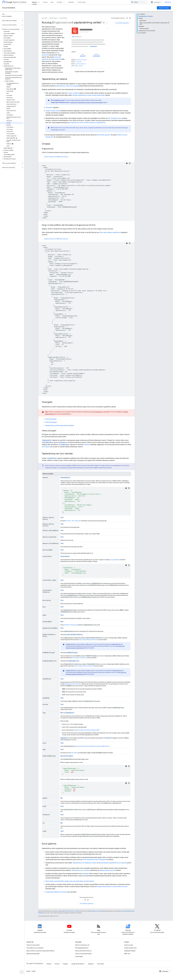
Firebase (65, 964)
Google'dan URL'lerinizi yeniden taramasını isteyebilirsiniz (87, 122)
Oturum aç (168, 2)
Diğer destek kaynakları (33, 953)
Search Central (19, 2)
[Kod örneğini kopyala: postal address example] (129, 488)
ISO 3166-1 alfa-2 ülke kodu (73, 520)
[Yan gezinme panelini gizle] (22, 972)
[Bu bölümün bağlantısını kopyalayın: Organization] (55, 149)
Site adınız (74, 752)
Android (49, 964)
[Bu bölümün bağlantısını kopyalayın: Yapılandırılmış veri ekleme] (69, 79)
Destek (45, 2)
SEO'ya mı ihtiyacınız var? (82, 945)
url (122, 738)
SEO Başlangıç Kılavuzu (81, 948)
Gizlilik (33, 971)
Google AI (90, 964)
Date (61, 621)
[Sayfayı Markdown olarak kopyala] (103, 22)
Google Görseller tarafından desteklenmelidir (86, 730)
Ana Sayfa (44, 18)
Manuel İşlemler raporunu (108, 870)
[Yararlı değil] (129, 18)
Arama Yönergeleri (51, 422)
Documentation (8, 8)
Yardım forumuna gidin (33, 945)
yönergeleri (85, 873)
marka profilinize (56, 59)
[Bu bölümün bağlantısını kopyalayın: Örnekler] (52, 144)
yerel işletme (46, 447)
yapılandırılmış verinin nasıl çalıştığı (67, 86)
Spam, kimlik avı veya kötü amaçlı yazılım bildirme (40, 951)
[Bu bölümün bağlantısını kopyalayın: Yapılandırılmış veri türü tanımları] (75, 454)
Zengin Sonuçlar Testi (130, 948)
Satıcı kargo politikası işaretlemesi (84, 666)
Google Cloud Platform (77, 964)
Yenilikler (59, 2)
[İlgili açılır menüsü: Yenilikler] (64, 2)
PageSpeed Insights (130, 951)
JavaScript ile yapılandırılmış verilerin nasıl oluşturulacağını (86, 102)
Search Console (164, 8)
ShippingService (73, 661)
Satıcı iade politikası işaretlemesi (110, 232)
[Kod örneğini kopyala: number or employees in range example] (129, 783)
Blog (52, 2)
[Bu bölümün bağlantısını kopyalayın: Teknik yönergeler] (59, 431)
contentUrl (108, 738)
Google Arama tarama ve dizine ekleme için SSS (112, 886)
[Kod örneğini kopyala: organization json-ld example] (129, 163)
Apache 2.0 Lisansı (96, 911)
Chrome (57, 964)
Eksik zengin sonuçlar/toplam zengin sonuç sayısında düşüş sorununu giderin (69, 881)
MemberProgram (72, 652)
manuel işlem (98, 412)
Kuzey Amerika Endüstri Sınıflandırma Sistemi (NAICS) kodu (92, 746)
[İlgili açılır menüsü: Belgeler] (39, 2)
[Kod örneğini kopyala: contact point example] (129, 565)
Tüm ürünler (100, 964)
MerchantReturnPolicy (75, 634)
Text (62, 517)
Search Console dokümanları (83, 953)
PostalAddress (65, 477)
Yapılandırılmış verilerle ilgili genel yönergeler (59, 425)
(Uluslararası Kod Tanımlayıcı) (71, 684)
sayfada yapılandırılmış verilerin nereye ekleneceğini (88, 95)
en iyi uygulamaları (114, 559)
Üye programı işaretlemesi (79, 657)
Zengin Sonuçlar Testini (52, 111)
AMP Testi (127, 953)
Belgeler (34, 2)
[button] (12, 16)
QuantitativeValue (66, 756)
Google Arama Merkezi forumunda (56, 892)
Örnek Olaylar (79, 956)
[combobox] (139, 2)
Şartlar (28, 971)
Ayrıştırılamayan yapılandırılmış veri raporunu (113, 863)
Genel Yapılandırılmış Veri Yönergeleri (94, 859)
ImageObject (70, 713)
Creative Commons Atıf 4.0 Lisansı (70, 911)
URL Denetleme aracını (115, 118)
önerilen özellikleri (73, 93)
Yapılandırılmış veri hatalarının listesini (85, 863)
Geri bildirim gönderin (122, 23)
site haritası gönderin (104, 135)
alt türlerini (86, 444)
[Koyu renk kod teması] (126, 163)
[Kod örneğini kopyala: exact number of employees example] (129, 766)
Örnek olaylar (82, 2)
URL (61, 713)
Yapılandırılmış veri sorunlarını (81, 870)
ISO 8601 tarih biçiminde (71, 625)
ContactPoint (65, 556)
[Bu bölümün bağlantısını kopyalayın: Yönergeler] (54, 402)
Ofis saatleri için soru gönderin (35, 948)
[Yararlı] (127, 18)
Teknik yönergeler (51, 419)
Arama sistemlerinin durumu (83, 951)
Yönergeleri (49, 107)
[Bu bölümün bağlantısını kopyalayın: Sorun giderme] (58, 844)
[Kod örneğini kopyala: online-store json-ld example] (129, 243)
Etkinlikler (71, 2)
